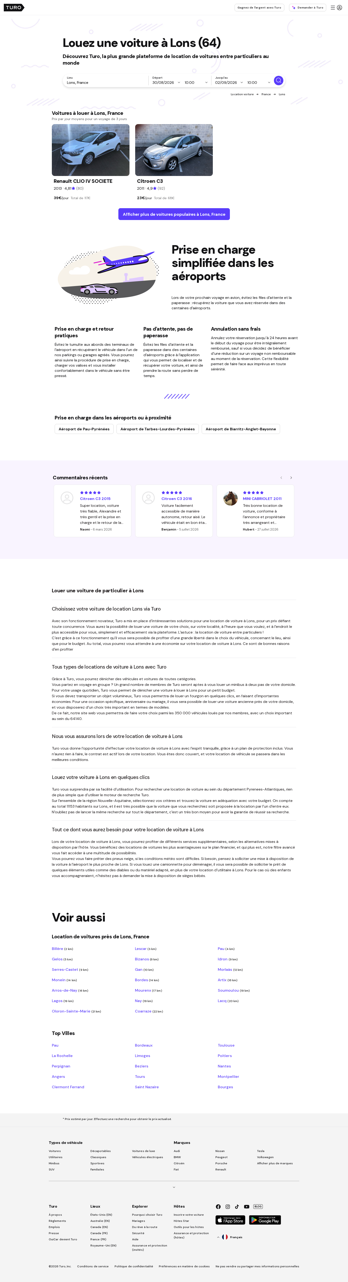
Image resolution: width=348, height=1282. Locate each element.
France (266, 94)
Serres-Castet (70, 969)
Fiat (176, 1169)
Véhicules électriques (147, 1157)
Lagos (63, 1001)
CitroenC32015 (95, 498)
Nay (144, 1001)
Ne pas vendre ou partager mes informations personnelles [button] (257, 1266)
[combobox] (106, 82)
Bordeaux (143, 1045)
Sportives (97, 1163)
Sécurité (138, 1233)
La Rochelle (62, 1055)
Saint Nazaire (147, 1087)
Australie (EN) (100, 1221)
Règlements (57, 1221)
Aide (135, 1239)
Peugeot (221, 1157)
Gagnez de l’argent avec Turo (259, 7)
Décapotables (100, 1151)
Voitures (55, 1151)
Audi (177, 1151)
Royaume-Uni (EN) (103, 1245)
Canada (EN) (99, 1227)
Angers (58, 1076)
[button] (336, 7)
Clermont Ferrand (68, 1087)
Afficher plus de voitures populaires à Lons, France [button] (174, 214)
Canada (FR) (99, 1233)
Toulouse (226, 1045)
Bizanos (147, 959)
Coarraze (149, 1011)
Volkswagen (265, 1157)
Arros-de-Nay (70, 990)
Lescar (146, 948)
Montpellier (228, 1076)
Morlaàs (230, 969)
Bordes (147, 980)
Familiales (97, 1169)
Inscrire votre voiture (189, 1214)
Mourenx (148, 990)
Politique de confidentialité (134, 1266)
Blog (258, 1206)
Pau (226, 948)
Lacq (228, 1001)
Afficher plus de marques (275, 1163)
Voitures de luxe (143, 1151)
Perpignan (61, 1066)
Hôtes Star (182, 1221)
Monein (64, 980)
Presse (54, 1233)
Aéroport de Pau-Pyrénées (84, 429)
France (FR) (98, 1239)
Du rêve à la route (144, 1227)
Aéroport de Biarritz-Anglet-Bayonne (241, 429)
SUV (51, 1169)
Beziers (141, 1066)
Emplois (54, 1227)
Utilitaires (55, 1157)
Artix (227, 980)
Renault (220, 1169)
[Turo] (14, 7)
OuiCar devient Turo (63, 1239)
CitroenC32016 (176, 498)
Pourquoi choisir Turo (147, 1214)
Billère (62, 948)
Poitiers (225, 1055)
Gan (144, 969)
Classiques (98, 1157)
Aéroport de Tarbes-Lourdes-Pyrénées (157, 429)
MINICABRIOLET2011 (262, 498)
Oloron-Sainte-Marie (76, 1011)
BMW (177, 1157)
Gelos (62, 959)
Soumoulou (234, 990)
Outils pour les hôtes (189, 1227)
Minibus (54, 1163)
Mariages (138, 1221)
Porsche (221, 1163)
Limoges (142, 1055)
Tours (140, 1076)
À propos (55, 1214)
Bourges (225, 1087)
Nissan (220, 1151)
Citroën (179, 1163)
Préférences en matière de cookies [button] (184, 1266)
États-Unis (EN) (101, 1214)
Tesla (261, 1151)
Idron (228, 959)
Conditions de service (93, 1266)
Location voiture (242, 94)
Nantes (224, 1066)
